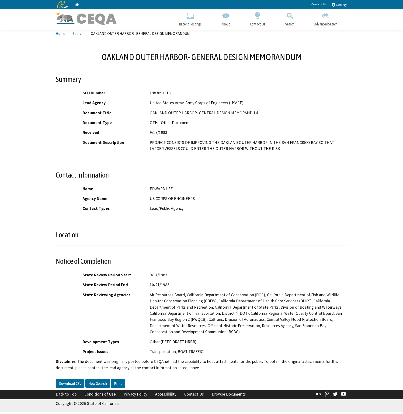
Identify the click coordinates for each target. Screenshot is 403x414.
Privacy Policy (135, 394)
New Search (97, 383)
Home (61, 33)
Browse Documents (229, 394)
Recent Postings (190, 24)
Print (118, 383)
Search (289, 24)
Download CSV (70, 383)
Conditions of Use (100, 394)
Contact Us (319, 4)
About (226, 24)
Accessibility (165, 394)
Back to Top (66, 394)
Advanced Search (325, 24)
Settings (341, 5)
